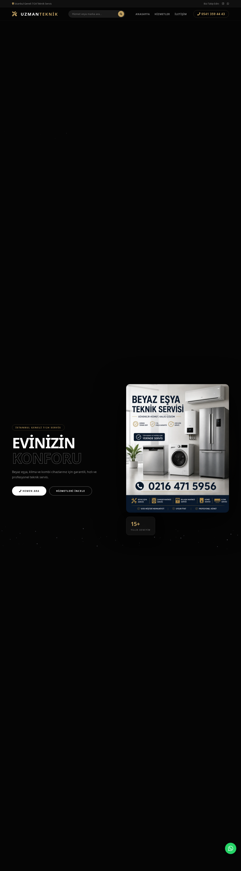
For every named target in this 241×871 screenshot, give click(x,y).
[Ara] (121, 14)
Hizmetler (162, 14)
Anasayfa (143, 14)
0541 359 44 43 (213, 14)
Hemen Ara (30, 491)
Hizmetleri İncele (70, 491)
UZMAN (38, 14)
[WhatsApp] (230, 848)
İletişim (181, 14)
